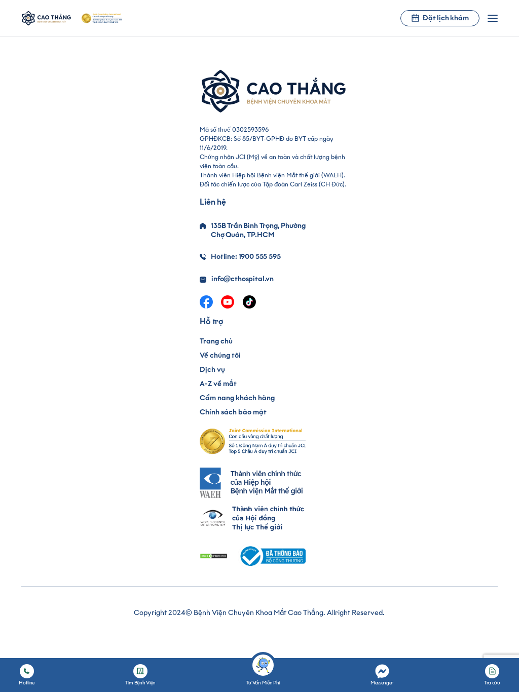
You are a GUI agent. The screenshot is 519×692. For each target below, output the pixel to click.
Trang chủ (216, 341)
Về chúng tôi (220, 355)
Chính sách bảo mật (233, 412)
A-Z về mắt (218, 383)
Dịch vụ (212, 369)
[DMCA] (214, 556)
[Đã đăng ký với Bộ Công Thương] (272, 556)
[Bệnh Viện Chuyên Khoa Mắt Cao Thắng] (46, 18)
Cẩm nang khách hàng (237, 398)
